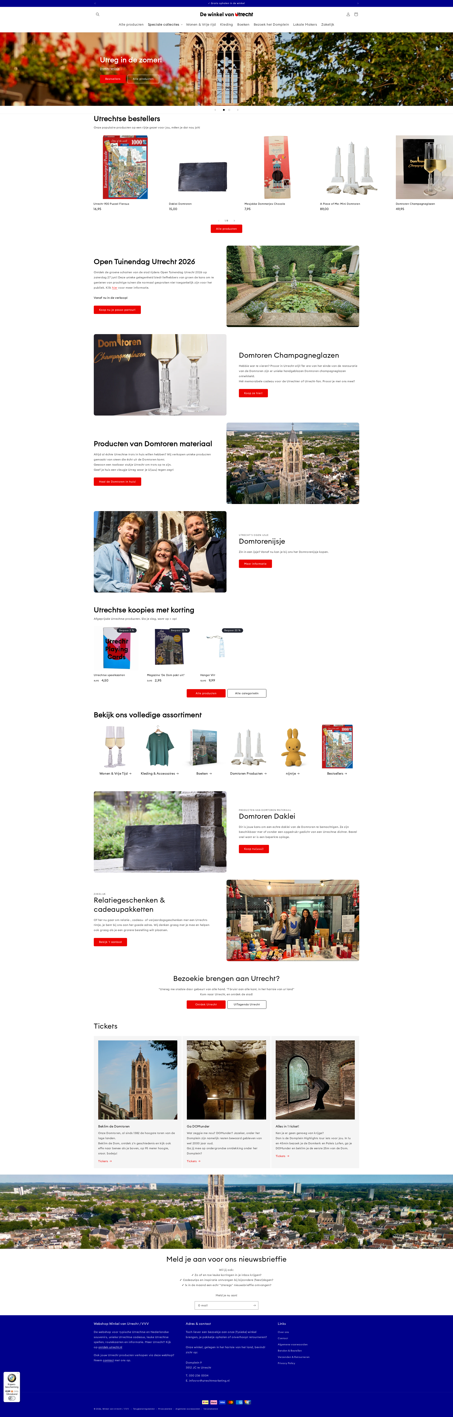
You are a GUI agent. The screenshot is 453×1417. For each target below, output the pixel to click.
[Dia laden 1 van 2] (223, 110)
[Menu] (18, 1374)
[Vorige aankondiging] (95, 3)
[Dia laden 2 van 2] (229, 110)
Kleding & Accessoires (158, 773)
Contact (283, 1338)
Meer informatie (255, 563)
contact (108, 1360)
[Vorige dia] (215, 110)
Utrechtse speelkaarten (109, 675)
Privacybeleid (165, 1409)
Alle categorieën (247, 693)
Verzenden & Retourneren (294, 1357)
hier (114, 287)
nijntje (291, 773)
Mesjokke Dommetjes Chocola (265, 203)
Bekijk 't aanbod (110, 942)
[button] (98, 14)
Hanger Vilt (207, 675)
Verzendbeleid (210, 1409)
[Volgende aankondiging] (358, 3)
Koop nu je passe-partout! (117, 309)
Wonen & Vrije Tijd (113, 773)
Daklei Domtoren (180, 203)
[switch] (11, 1398)
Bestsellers (113, 79)
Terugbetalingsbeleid (144, 1409)
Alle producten (143, 79)
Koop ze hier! (253, 393)
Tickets (103, 1161)
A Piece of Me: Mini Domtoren (340, 203)
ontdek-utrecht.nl (110, 1347)
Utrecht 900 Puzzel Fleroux (111, 203)
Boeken (202, 773)
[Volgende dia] (238, 110)
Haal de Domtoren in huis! (117, 481)
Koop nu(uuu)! (254, 849)
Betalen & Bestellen (290, 1350)
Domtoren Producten (246, 773)
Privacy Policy (286, 1363)
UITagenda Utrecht (247, 1004)
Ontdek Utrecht (206, 1004)
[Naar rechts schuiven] (234, 221)
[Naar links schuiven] (219, 221)
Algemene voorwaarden (293, 1344)
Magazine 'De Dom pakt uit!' (166, 675)
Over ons (283, 1332)
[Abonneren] (254, 1305)
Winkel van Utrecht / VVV (115, 1409)
